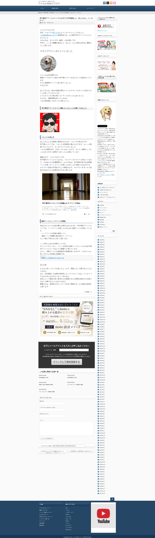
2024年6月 (102, 302)
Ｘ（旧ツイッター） (70, 512)
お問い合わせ (72, 8)
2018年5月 (102, 479)
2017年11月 (102, 493)
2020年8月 (102, 413)
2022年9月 (102, 353)
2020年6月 (102, 418)
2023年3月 (102, 339)
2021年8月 (102, 384)
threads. (67, 521)
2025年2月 (102, 283)
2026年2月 (102, 254)
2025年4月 (102, 278)
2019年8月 (102, 442)
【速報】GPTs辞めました (106, 190)
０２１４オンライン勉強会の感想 (47, 391)
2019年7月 (102, 445)
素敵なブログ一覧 (43, 510)
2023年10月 (102, 322)
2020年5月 (102, 421)
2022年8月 (102, 355)
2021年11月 (102, 377)
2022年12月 (102, 346)
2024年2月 (102, 312)
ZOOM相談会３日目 (43, 377)
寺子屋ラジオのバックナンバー (46, 516)
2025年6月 (102, 273)
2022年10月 (102, 351)
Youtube (67, 514)
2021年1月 (102, 401)
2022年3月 (102, 368)
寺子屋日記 (102, 224)
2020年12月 (102, 404)
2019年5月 (102, 450)
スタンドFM (68, 516)
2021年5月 (102, 392)
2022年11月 (102, 348)
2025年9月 (102, 266)
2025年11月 (102, 261)
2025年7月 (102, 271)
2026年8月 (102, 239)
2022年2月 (102, 370)
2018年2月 (102, 486)
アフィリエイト (103, 207)
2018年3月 (102, 483)
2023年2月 (102, 341)
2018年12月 (102, 462)
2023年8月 (102, 326)
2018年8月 (102, 471)
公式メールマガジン (106, 174)
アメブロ (67, 523)
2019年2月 (102, 457)
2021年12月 (102, 375)
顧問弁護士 (41, 525)
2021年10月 (102, 380)
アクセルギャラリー (43, 514)
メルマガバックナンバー (105, 215)
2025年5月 (102, 276)
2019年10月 (102, 438)
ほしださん (57, 32)
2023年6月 (102, 331)
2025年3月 (102, 281)
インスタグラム (69, 527)
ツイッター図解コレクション (45, 512)
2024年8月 (102, 297)
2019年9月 (102, 440)
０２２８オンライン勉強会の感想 (75, 384)
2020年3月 (102, 425)
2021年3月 (102, 397)
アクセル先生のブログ (49, 3)
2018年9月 (102, 469)
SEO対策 (102, 205)
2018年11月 (102, 464)
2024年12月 (102, 288)
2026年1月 (102, 256)
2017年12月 (102, 491)
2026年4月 (102, 249)
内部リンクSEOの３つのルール (52, 258)
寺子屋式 (87, 292)
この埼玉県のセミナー (48, 35)
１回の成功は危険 (104, 194)
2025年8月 (102, 268)
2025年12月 (102, 259)
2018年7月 (102, 474)
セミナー (102, 212)
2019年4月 (102, 452)
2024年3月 (102, 310)
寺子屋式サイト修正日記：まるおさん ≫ (81, 451)
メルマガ (67, 510)
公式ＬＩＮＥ (68, 518)
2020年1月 (102, 430)
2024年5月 (102, 305)
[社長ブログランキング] (105, 28)
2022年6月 (102, 360)
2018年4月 (102, 481)
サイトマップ (90, 8)
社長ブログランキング (102, 30)
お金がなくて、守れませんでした (107, 197)
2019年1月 (102, 459)
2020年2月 (102, 428)
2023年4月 (102, 336)
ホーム (42, 8)
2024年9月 (102, 295)
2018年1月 (102, 488)
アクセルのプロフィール (44, 508)
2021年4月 (102, 394)
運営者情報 (41, 523)
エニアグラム (103, 210)
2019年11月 (102, 435)
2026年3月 (102, 252)
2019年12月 (102, 433)
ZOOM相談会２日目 (72, 377)
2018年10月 (102, 467)
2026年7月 (102, 242)
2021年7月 (102, 387)
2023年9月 (102, 324)
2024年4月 (102, 307)
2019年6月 (102, 447)
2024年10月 (102, 293)
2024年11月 (102, 290)
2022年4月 (102, 365)
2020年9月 (102, 411)
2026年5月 (102, 247)
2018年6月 (102, 476)
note (66, 508)
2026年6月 (102, 244)
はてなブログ (68, 525)
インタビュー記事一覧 (44, 518)
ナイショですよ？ (104, 192)
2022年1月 (102, 372)
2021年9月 (102, 382)
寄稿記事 (102, 219)
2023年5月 (102, 334)
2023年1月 (102, 343)
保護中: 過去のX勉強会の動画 (46, 384)
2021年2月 (102, 399)
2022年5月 (102, 363)
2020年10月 (102, 409)
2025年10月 (102, 264)
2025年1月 (102, 285)
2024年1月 (102, 314)
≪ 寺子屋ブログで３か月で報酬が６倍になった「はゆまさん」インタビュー (52, 452)
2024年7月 (102, 300)
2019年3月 (102, 454)
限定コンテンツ (103, 227)
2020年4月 (102, 423)
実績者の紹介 (55, 8)
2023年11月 (102, 319)
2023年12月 (102, 317)
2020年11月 (102, 406)
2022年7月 (102, 358)
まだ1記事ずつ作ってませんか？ (107, 187)
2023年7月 (102, 329)
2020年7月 (102, 416)
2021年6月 (102, 389)
